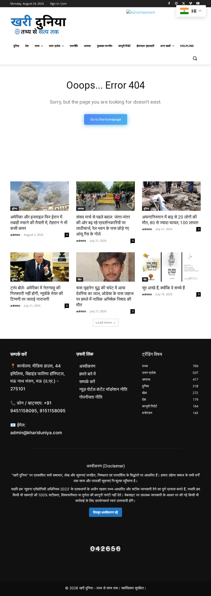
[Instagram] (176, 4)
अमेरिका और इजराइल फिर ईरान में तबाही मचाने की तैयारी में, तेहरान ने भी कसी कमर (38, 222)
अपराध (81, 208)
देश (145, 279)
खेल (80, 279)
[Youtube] (198, 4)
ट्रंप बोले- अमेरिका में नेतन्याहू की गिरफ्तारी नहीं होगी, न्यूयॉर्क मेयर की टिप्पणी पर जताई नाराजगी (36, 293)
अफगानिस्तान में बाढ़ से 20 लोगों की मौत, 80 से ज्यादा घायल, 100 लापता (170, 219)
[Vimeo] (191, 4)
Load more (104, 322)
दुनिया (14, 208)
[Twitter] (184, 4)
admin (15, 235)
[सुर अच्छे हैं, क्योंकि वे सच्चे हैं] (171, 267)
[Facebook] (169, 4)
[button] (195, 58)
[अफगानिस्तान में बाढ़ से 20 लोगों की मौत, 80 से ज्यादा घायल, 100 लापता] (171, 196)
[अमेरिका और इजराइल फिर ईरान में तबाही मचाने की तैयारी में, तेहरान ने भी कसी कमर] (39, 196)
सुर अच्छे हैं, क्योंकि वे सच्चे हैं (163, 287)
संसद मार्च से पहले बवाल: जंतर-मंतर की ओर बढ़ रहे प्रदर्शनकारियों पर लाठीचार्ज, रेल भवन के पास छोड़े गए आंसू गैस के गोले (103, 225)
